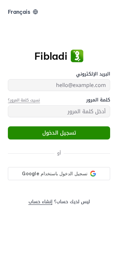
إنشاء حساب (40, 201)
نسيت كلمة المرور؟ (24, 100)
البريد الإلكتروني (93, 74)
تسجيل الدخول (59, 133)
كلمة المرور (98, 100)
